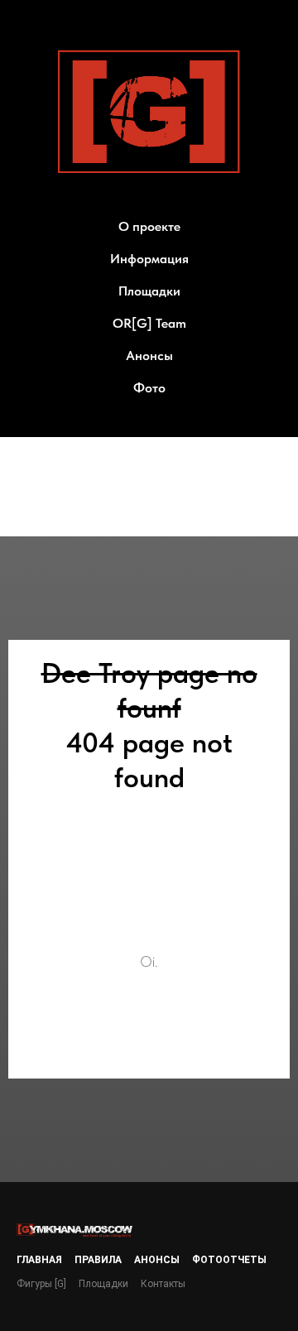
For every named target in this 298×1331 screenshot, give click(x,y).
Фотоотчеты (229, 1260)
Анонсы (149, 355)
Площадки (149, 291)
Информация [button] (149, 259)
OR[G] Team (149, 323)
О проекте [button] (149, 226)
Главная (39, 1260)
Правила (98, 1260)
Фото (149, 388)
